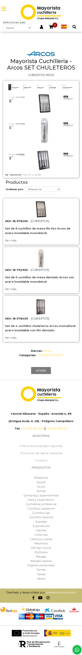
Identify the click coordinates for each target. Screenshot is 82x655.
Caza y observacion (41, 500)
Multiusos (41, 552)
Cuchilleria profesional (41, 504)
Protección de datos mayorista (41, 453)
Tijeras (41, 574)
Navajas (41, 556)
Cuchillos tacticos (41, 517)
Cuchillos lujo (41, 513)
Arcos (47, 351)
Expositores (41, 526)
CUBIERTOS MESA (50, 355)
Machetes (41, 543)
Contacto (41, 460)
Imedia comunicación (61, 592)
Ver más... (11, 240)
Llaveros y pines (41, 539)
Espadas (41, 521)
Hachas (41, 530)
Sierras (41, 569)
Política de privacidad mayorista (41, 446)
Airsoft (41, 482)
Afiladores (41, 477)
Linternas (41, 534)
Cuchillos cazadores (41, 508)
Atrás (41, 370)
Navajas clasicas (41, 561)
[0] (51, 27)
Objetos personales (41, 565)
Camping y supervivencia (41, 495)
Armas (41, 491)
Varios (41, 578)
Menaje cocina (41, 548)
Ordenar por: (15, 189)
